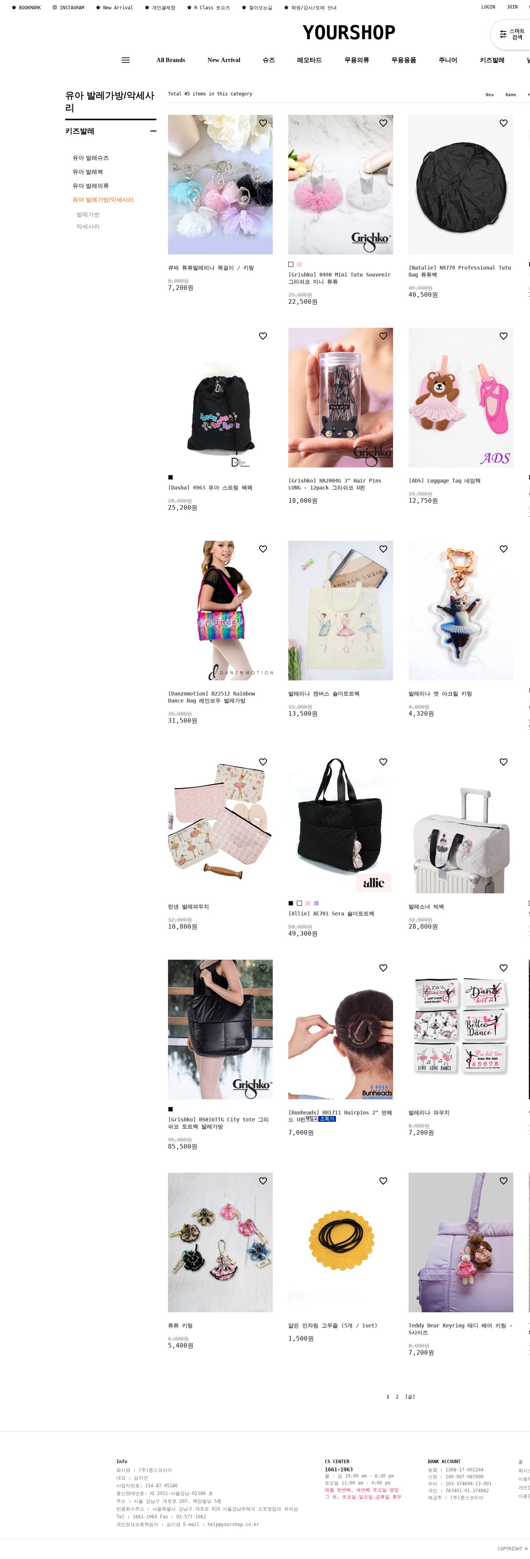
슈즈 (269, 60)
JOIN (512, 7)
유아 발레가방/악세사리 (109, 101)
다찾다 (510, 36)
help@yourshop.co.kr (233, 1524)
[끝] (410, 1397)
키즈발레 (492, 60)
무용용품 (403, 60)
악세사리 (88, 226)
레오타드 (309, 60)
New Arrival (224, 60)
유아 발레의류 (91, 185)
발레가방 (88, 214)
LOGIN (488, 7)
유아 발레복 (88, 171)
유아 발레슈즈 (91, 157)
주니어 (448, 60)
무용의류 (357, 60)
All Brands (170, 60)
